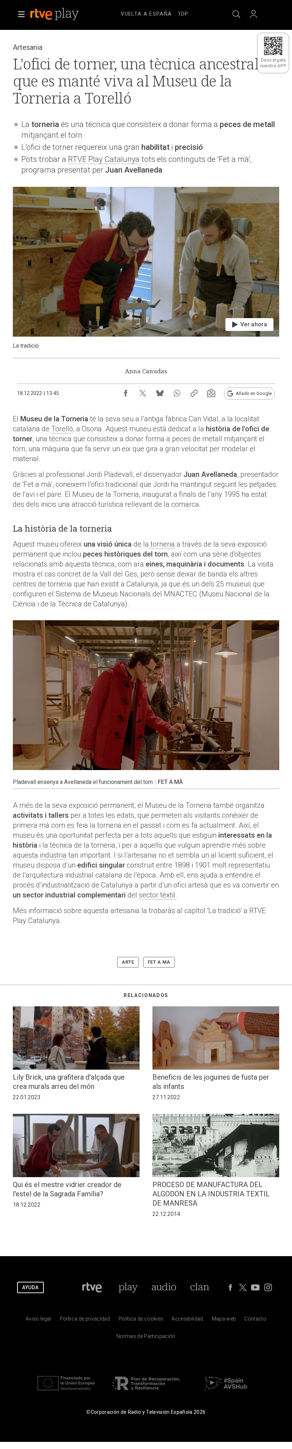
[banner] (64, 14)
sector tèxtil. (158, 895)
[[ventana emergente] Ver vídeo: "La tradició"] (146, 268)
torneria (162, 544)
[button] (21, 14)
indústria (53, 855)
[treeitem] (146, 14)
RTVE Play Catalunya (104, 159)
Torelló (62, 429)
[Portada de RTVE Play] (55, 14)
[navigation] (154, 13)
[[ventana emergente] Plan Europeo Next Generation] (66, 1392)
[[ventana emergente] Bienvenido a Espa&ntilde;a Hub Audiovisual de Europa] (225, 1392)
